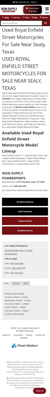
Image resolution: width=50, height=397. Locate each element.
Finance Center (25, 221)
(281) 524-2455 (16, 263)
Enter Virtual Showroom (33, 9)
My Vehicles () (22, 2)
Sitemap (23, 338)
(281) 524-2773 (18, 268)
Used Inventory (25, 211)
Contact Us (40, 335)
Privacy (29, 335)
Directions (18, 335)
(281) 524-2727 (16, 273)
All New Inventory (25, 202)
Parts (26, 283)
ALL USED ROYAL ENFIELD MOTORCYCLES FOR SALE (25, 190)
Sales (6, 283)
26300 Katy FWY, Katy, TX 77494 (18, 250)
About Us (6, 335)
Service (16, 283)
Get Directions (11, 254)
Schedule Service (25, 230)
